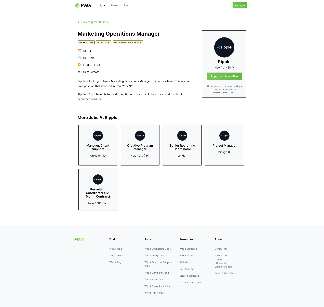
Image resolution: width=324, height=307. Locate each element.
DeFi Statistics (187, 269)
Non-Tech (103, 42)
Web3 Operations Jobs (157, 286)
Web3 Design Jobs (154, 255)
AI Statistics (186, 262)
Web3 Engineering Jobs (157, 248)
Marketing (86, 42)
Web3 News (116, 255)
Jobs (102, 5)
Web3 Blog (115, 262)
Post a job (240, 5)
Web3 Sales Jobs (154, 279)
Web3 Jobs (115, 248)
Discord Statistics (189, 275)
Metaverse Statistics (191, 282)
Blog (126, 5)
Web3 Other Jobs (154, 292)
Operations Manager (127, 42)
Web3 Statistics (188, 248)
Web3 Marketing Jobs (156, 272)
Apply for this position (224, 76)
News (114, 5)
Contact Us (221, 248)
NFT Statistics (187, 255)
